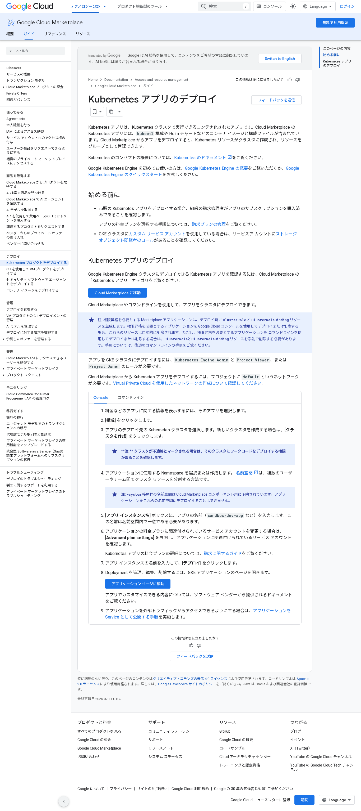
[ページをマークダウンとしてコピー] (111, 111)
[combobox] (224, 6)
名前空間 (244, 473)
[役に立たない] (298, 80)
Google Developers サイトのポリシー (187, 684)
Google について (91, 789)
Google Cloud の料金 (94, 740)
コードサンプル (232, 748)
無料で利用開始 (335, 22)
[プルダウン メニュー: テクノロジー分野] (106, 6)
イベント (297, 740)
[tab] (101, 397)
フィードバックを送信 (276, 100)
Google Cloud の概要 (236, 740)
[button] (34, 87)
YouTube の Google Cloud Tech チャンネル (321, 767)
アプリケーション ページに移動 (138, 583)
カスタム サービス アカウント (157, 233)
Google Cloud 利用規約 (190, 789)
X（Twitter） (301, 748)
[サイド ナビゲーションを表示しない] (63, 801)
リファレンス (55, 34)
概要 (10, 34)
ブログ (295, 731)
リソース (83, 34)
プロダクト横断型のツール (139, 6)
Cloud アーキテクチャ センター (245, 757)
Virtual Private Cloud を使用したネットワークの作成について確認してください (187, 383)
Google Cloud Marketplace (50, 22)
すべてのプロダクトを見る (99, 731)
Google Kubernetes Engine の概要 (216, 168)
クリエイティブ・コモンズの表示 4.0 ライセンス (190, 679)
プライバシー (121, 789)
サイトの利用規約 (151, 789)
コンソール (272, 6)
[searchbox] (35, 51)
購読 (304, 799)
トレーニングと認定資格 (239, 765)
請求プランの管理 (209, 224)
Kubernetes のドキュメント (200, 157)
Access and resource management (161, 80)
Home (93, 80)
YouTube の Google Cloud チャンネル (321, 757)
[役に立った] (290, 80)
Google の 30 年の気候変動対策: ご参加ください (253, 789)
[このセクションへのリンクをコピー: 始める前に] (125, 195)
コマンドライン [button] (131, 397)
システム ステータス (165, 757)
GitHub (224, 731)
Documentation (116, 80)
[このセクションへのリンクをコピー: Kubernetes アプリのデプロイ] (179, 261)
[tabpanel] (195, 514)
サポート (155, 740)
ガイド (28, 34)
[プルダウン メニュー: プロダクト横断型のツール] (168, 6)
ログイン (347, 6)
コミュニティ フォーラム (168, 731)
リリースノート (161, 748)
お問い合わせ (88, 757)
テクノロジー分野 (85, 6)
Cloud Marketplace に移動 (118, 292)
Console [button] (100, 397)
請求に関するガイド (223, 553)
